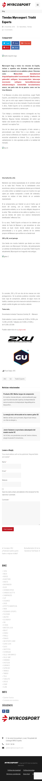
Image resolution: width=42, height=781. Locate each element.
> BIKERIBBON (6, 584)
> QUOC (4, 647)
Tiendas (29, 27)
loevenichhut (21, 85)
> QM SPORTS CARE (8, 641)
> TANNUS (5, 671)
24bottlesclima (35, 76)
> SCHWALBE (6, 652)
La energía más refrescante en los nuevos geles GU (21, 415)
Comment (5, 500)
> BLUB (4, 587)
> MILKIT (5, 630)
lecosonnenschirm (25, 79)
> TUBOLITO (6, 679)
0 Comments (8, 30)
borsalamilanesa (34, 85)
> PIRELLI (5, 636)
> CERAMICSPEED (8, 590)
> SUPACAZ (6, 668)
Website (4, 480)
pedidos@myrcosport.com (14, 748)
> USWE (4, 684)
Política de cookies (29, 770)
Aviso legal (26, 774)
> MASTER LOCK (7, 628)
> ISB (3, 622)
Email (4, 471)
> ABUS (4, 574)
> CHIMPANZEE (7, 595)
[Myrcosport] (16, 5)
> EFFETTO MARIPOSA (9, 606)
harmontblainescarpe (32, 82)
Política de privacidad (14, 770)
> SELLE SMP (6, 657)
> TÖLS (4, 676)
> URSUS (5, 682)
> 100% (4, 571)
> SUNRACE (6, 665)
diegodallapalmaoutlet (10, 76)
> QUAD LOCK (6, 644)
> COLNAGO (6, 601)
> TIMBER (5, 673)
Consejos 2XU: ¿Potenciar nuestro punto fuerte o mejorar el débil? (10, 550)
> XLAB (4, 687)
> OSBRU (5, 633)
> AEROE (5, 576)
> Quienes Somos (8, 698)
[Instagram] (7, 711)
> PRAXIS (5, 638)
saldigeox (14, 79)
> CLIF (4, 598)
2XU (5, 379)
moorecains (6, 82)
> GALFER (5, 617)
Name (4, 462)
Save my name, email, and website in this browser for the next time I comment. (20, 493)
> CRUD (4, 603)
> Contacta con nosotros (10, 700)
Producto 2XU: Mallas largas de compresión (18, 394)
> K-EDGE (5, 625)
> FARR (4, 609)
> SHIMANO (6, 660)
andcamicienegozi (8, 85)
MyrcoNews (22, 27)
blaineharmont (35, 74)
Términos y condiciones (13, 774)
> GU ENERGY (6, 620)
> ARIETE (5, 582)
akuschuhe (18, 74)
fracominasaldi (23, 76)
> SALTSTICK (6, 649)
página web (22, 330)
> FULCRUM (6, 614)
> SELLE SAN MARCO (9, 655)
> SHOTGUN (6, 663)
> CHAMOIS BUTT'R (8, 593)
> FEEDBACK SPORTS (9, 611)
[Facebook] (3, 711)
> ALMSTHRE (6, 579)
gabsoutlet (5, 79)
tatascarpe (36, 79)
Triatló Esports (19, 379)
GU (11, 379)
